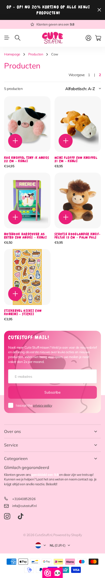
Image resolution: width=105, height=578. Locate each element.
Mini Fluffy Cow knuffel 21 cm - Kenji (76, 159)
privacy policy (42, 405)
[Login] (88, 38)
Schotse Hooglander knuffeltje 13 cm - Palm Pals (77, 236)
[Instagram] (7, 516)
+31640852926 (23, 499)
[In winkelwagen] (15, 141)
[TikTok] (20, 516)
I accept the (34, 405)
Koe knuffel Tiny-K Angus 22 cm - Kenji (26, 159)
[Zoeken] (17, 37)
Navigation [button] (7, 37)
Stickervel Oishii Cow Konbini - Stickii (23, 312)
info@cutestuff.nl (24, 506)
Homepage (12, 54)
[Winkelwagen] (98, 38)
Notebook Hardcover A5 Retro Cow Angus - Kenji (25, 236)
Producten (35, 54)
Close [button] (52, 431)
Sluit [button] (99, 10)
